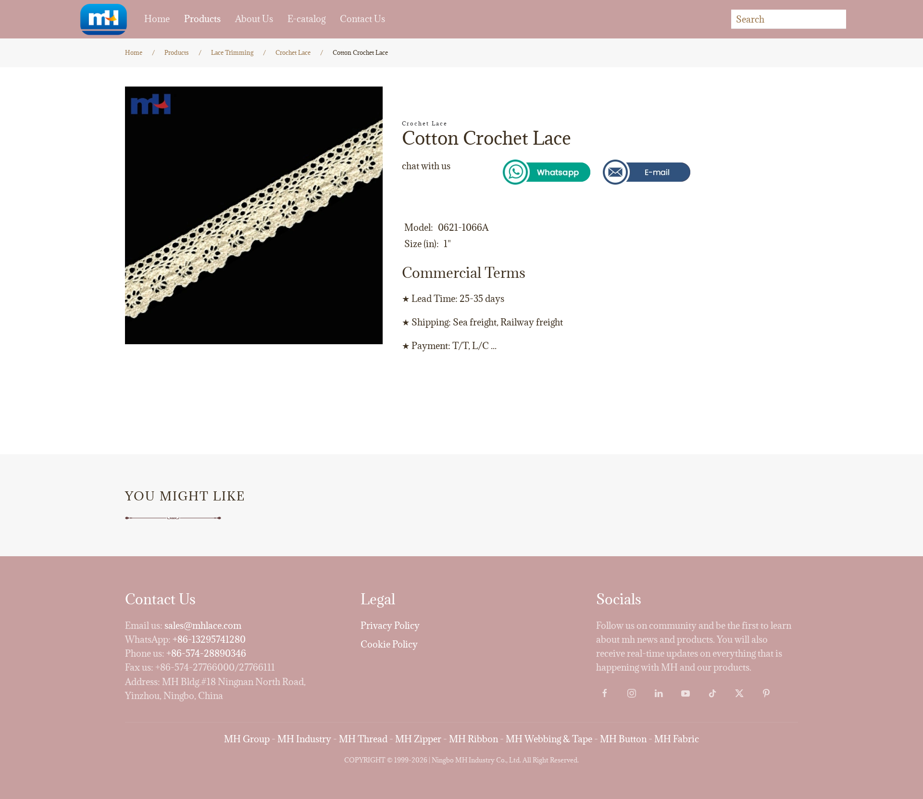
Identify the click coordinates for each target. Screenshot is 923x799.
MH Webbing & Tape (549, 739)
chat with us (426, 166)
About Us (254, 19)
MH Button (623, 739)
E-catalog (306, 19)
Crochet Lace (425, 123)
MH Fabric (676, 739)
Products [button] (202, 19)
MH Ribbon (473, 739)
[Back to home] (103, 19)
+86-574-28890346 (206, 653)
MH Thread (363, 739)
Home (157, 19)
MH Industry (304, 739)
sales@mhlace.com (202, 625)
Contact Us (362, 19)
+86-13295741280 (209, 639)
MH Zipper (418, 739)
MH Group (247, 739)
